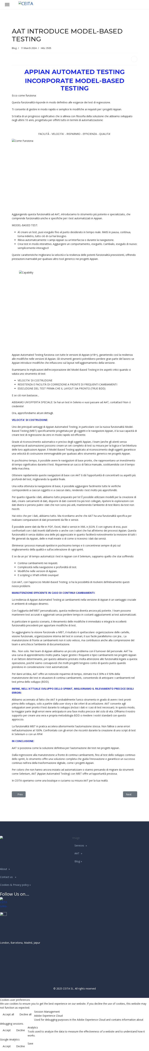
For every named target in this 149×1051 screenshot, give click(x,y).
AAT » (78, 853)
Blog (14, 48)
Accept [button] (7, 1030)
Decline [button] (20, 1030)
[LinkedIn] (134, 59)
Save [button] (30, 1043)
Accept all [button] (8, 1014)
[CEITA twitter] (74, 915)
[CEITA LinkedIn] (74, 902)
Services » (80, 845)
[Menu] (7, 4)
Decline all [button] (25, 1014)
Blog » (78, 861)
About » (5, 869)
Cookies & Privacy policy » (15, 885)
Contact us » (8, 877)
